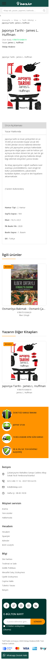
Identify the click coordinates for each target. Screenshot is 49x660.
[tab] (24, 125)
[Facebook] (6, 606)
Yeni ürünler (7, 513)
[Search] (44, 10)
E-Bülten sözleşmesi (15, 626)
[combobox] (24, 10)
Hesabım (6, 532)
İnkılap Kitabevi (8, 46)
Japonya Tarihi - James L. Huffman (24, 386)
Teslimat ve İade (9, 563)
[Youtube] (28, 606)
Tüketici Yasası (8, 585)
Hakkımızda (7, 517)
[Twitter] (14, 606)
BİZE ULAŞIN (8, 545)
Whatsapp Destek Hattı (17, 655)
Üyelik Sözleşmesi (10, 576)
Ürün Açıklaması (13, 125)
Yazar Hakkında (13, 131)
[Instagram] (21, 606)
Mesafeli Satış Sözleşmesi (13, 572)
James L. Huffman (16, 42)
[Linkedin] (36, 606)
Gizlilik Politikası (9, 568)
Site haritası (7, 559)
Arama (5, 509)
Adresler (5, 540)
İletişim (5, 590)
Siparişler (6, 536)
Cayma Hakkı (7, 581)
